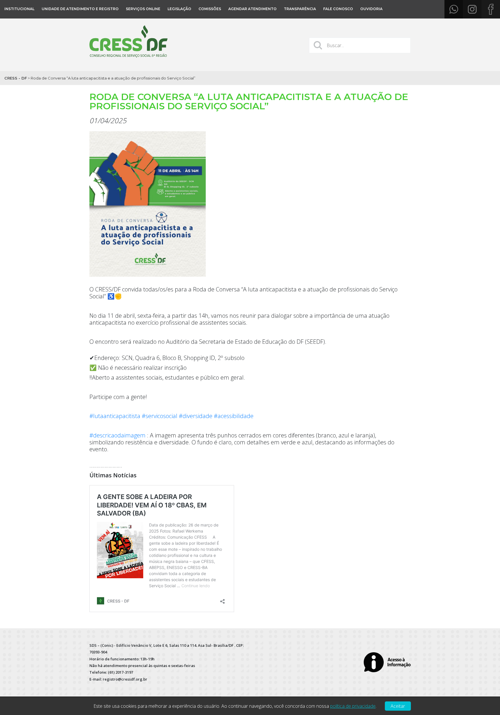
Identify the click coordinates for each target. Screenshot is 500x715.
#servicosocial (159, 416)
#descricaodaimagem (117, 435)
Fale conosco (338, 9)
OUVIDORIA (371, 9)
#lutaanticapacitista (114, 416)
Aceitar (398, 706)
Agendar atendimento (252, 9)
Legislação (179, 9)
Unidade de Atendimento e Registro (80, 9)
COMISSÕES (209, 9)
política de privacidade (353, 706)
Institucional (19, 9)
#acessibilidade (233, 416)
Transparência (300, 9)
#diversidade (195, 416)
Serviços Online (143, 9)
